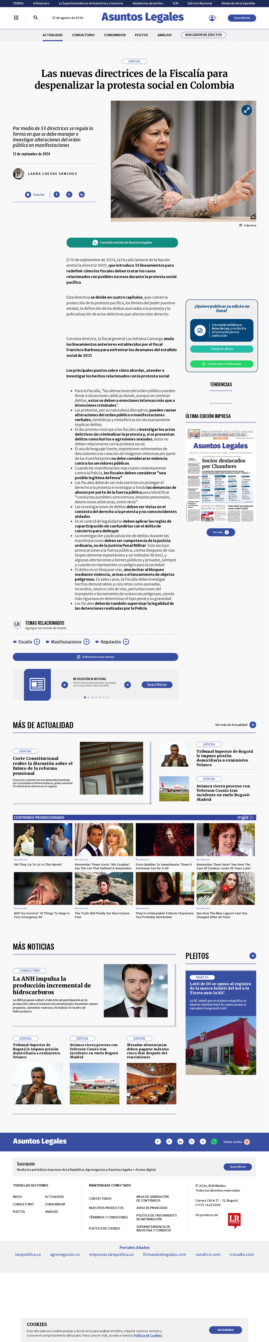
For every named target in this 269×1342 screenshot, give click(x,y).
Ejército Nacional (200, 3)
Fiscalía (25, 641)
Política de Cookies (148, 1335)
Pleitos (197, 955)
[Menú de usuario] (212, 18)
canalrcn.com (208, 1254)
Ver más (218, 532)
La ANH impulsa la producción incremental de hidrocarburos (52, 985)
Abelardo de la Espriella (238, 3)
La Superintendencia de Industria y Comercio (91, 3)
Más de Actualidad (43, 724)
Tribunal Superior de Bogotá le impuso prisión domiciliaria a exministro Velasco (224, 758)
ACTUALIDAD (53, 35)
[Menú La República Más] (16, 18)
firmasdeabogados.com (164, 1254)
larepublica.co (28, 1254)
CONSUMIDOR (115, 35)
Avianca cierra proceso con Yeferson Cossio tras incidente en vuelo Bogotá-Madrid (223, 793)
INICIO (17, 1197)
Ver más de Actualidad (231, 725)
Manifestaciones (66, 641)
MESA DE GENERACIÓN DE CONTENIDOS (152, 1198)
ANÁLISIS (165, 35)
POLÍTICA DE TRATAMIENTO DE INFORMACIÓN (156, 1217)
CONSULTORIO (83, 35)
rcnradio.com (242, 1254)
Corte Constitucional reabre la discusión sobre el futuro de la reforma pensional (43, 766)
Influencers (41, 3)
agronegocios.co (65, 1254)
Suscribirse (242, 18)
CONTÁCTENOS (100, 1199)
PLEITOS (141, 35)
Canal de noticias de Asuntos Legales (126, 242)
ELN (175, 3)
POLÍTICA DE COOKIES (104, 1228)
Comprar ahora (222, 349)
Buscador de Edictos (203, 35)
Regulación (111, 641)
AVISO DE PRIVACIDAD (151, 1208)
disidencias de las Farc (148, 3)
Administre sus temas (98, 657)
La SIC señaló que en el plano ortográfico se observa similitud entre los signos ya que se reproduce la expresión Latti (218, 1004)
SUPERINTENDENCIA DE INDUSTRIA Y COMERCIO (153, 1229)
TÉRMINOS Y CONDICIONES (108, 1217)
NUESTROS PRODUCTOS (106, 1208)
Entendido (226, 1329)
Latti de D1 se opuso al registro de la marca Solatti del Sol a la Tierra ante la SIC (220, 988)
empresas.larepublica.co (111, 1254)
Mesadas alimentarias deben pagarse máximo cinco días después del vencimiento (148, 1051)
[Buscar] (35, 18)
